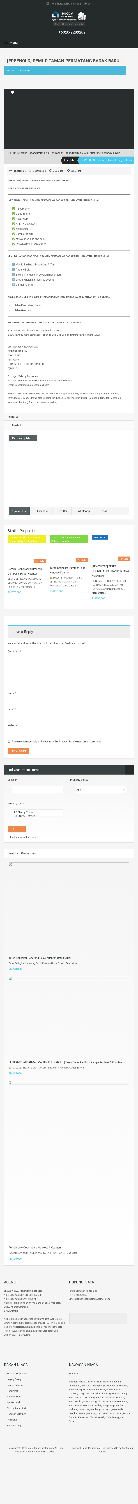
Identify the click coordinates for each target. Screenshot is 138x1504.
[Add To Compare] (7, 92)
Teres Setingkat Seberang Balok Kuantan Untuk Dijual (40, 958)
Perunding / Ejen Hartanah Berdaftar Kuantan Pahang (45, 380)
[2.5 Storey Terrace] (37, 816)
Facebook (42, 511)
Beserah (110, 1389)
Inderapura (74, 1385)
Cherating (106, 1393)
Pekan (99, 1381)
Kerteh (101, 1417)
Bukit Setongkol (91, 1401)
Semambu (122, 1401)
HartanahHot (13, 1396)
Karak (113, 1413)
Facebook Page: (79, 1448)
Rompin (73, 1417)
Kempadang (75, 1389)
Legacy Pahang (15, 1385)
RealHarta (12, 1419)
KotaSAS (100, 1389)
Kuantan (25, 70)
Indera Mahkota (87, 1381)
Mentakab (117, 1409)
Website (12, 725)
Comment (14, 651)
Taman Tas (83, 1409)
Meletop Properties (28, 376)
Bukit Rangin (75, 1405)
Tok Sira (85, 1385)
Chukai (93, 1417)
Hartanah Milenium (16, 1414)
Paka (71, 1421)
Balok (119, 1389)
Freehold (17, 425)
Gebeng (73, 1393)
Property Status (79, 779)
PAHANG (73, 1373)
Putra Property (14, 1425)
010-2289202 (80, 1295)
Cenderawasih (108, 1401)
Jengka (73, 1413)
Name (12, 693)
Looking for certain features (24, 837)
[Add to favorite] (12, 93)
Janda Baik (103, 1413)
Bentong (91, 1413)
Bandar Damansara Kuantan (110, 1397)
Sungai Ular (84, 1393)
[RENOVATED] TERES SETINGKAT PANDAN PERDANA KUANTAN (110, 571)
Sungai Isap (108, 1405)
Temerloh (106, 1409)
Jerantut (82, 1413)
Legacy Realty (14, 1379)
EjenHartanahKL (15, 1402)
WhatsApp (84, 511)
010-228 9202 (15, 355)
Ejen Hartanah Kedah (17, 1408)
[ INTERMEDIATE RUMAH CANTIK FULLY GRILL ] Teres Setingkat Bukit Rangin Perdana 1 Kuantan (65, 1062)
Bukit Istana (89, 1389)
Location (12, 779)
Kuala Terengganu (114, 1417)
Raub (119, 1413)
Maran (126, 1413)
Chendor (95, 1393)
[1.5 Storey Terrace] (37, 812)
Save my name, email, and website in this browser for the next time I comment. (56, 741)
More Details (28, 586)
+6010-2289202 (72, 32)
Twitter (63, 511)
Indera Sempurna (112, 1381)
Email (104, 511)
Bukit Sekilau (75, 1401)
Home (10, 70)
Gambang (95, 1409)
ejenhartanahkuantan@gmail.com (71, 3)
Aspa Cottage (87, 1397)
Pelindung (122, 1385)
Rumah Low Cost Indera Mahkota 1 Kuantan (35, 1247)
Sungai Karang (119, 1393)
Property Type (16, 803)
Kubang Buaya (98, 1385)
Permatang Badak (92, 1405)
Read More (71, 963)
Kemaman (83, 1417)
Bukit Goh (74, 1397)
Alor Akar (111, 1385)
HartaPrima (12, 1390)
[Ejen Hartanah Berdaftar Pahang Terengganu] (69, 16)
